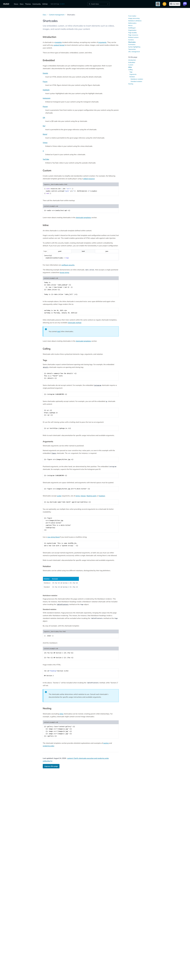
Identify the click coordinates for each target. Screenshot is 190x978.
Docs (21, 4)
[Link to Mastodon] (185, 4)
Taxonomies (132, 49)
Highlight (46, 90)
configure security (68, 265)
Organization (132, 30)
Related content (133, 37)
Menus (130, 25)
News (16, 4)
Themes (28, 4)
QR (44, 118)
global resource (89, 179)
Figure (45, 82)
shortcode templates (83, 217)
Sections (131, 40)
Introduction (132, 60)
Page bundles (132, 32)
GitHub (45, 4)
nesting (106, 743)
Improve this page (51, 766)
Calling (130, 69)
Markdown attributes (135, 21)
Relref (45, 134)
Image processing (133, 18)
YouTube (46, 159)
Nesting (130, 84)
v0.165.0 (62, 4)
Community (36, 4)
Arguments (132, 74)
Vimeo (45, 143)
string (78, 496)
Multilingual (131, 28)
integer (83, 496)
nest (58, 331)
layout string (64, 272)
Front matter (132, 16)
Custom (130, 65)
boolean (102, 496)
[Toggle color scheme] (164, 4)
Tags (130, 72)
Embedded (131, 62)
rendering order (48, 746)
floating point (91, 496)
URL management (134, 52)
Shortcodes (132, 42)
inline (61, 714)
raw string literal (53, 537)
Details (45, 73)
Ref (44, 126)
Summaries (131, 44)
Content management (56, 15)
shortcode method (74, 323)
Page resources (133, 35)
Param (45, 106)
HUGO (6, 4)
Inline (130, 67)
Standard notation (136, 81)
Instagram (46, 98)
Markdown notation (137, 79)
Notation (132, 77)
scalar (59, 496)
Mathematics (132, 23)
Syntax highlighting (134, 47)
